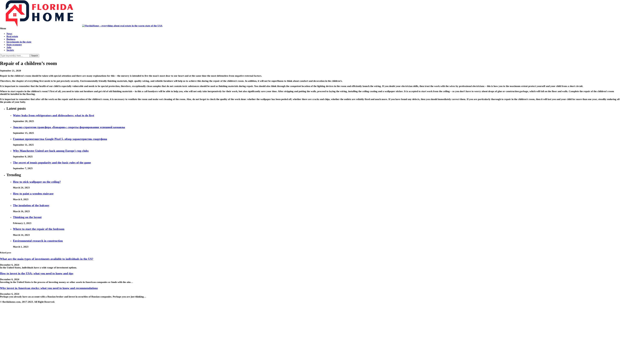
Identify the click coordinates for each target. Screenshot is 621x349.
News (9, 33)
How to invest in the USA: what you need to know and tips (36, 273)
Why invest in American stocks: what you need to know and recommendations (49, 288)
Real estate (12, 36)
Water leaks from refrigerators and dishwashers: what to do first (53, 115)
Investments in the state (18, 42)
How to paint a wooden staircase (33, 193)
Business (10, 39)
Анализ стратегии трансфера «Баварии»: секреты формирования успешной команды (69, 127)
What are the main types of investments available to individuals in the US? (46, 258)
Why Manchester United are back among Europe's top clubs (51, 150)
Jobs (8, 47)
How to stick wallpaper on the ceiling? (37, 181)
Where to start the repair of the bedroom (38, 229)
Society (10, 50)
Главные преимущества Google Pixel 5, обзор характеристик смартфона (60, 139)
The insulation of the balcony (31, 205)
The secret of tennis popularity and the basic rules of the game (52, 162)
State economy (14, 44)
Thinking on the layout (27, 217)
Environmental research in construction (38, 240)
